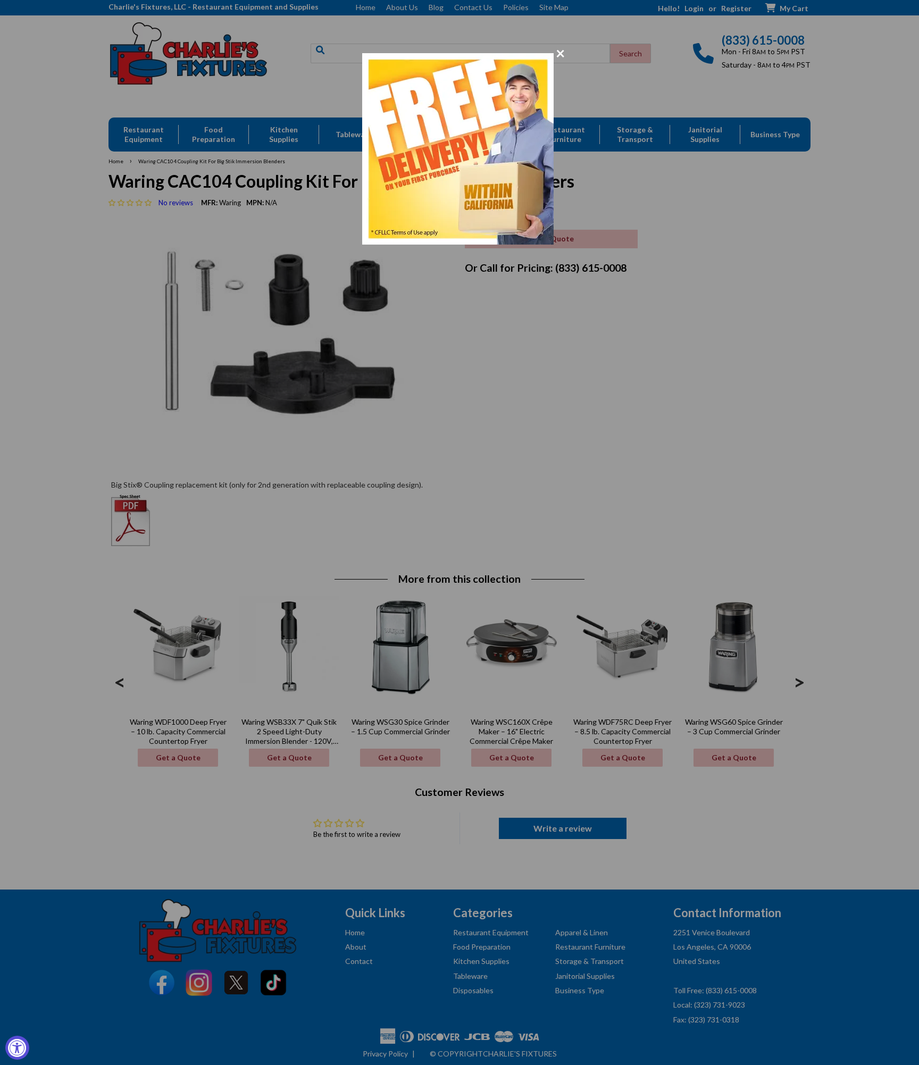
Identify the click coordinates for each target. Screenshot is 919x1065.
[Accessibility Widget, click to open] (17, 1048)
